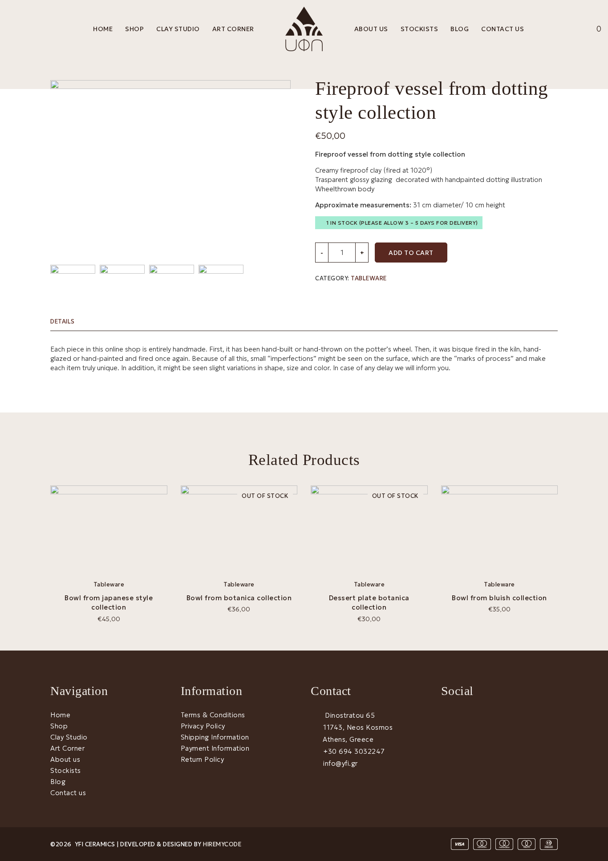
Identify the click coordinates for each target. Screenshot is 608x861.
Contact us (502, 29)
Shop (134, 29)
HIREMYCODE (222, 844)
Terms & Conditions (213, 715)
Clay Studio (178, 29)
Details (62, 321)
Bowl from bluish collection (499, 598)
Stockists (419, 29)
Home (103, 29)
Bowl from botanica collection (239, 598)
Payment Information (215, 748)
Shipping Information (215, 737)
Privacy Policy (203, 726)
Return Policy (202, 759)
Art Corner (233, 29)
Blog (459, 29)
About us (371, 29)
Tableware (369, 278)
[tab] (68, 321)
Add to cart (411, 253)
